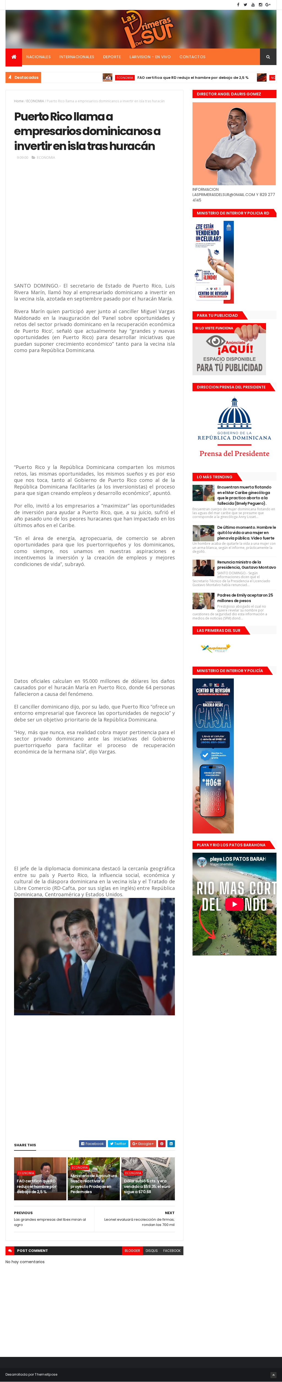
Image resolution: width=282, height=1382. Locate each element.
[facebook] (238, 5)
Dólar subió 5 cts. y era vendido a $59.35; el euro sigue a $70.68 (147, 1186)
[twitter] (246, 5)
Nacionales (38, 57)
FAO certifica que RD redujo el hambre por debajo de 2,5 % (167, 77)
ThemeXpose (46, 1374)
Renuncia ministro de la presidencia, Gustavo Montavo (246, 564)
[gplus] (268, 5)
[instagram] (260, 5)
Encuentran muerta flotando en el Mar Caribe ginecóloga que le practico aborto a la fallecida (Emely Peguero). (244, 495)
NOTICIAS (252, 78)
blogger (132, 1250)
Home (19, 101)
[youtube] (253, 5)
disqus (152, 1250)
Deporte (112, 57)
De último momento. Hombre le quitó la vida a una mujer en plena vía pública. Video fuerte (246, 533)
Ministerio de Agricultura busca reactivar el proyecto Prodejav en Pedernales (93, 1184)
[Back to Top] (273, 1375)
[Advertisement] (94, 226)
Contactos (193, 57)
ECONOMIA (99, 78)
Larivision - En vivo (150, 57)
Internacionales (76, 57)
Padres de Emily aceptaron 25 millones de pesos (245, 597)
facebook (172, 1250)
